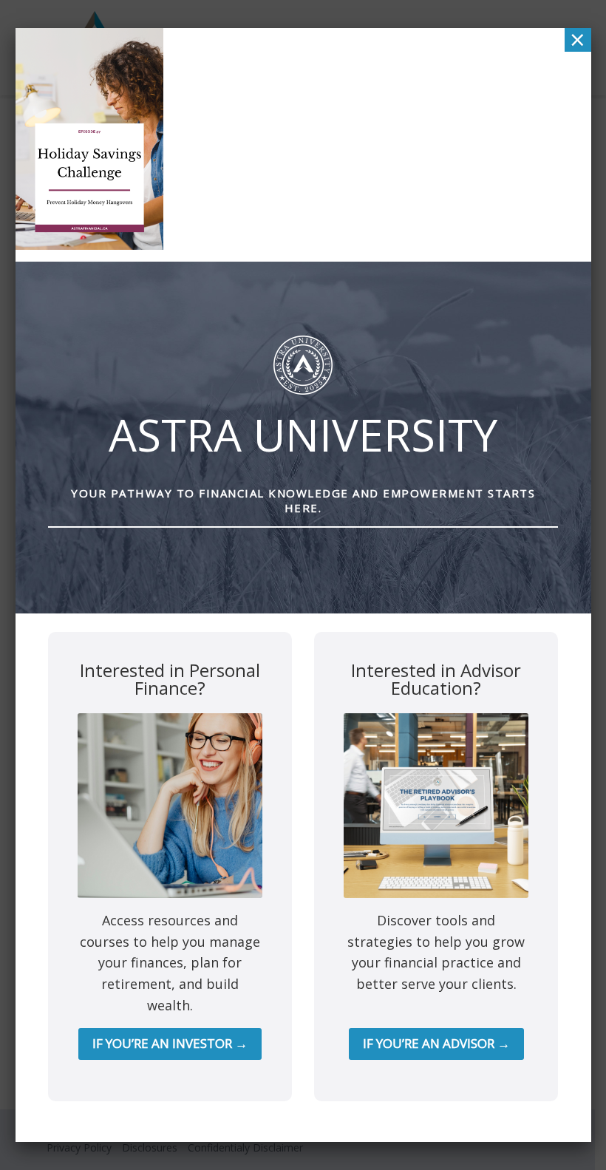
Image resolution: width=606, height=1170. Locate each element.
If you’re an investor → (170, 1043)
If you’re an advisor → (436, 1043)
